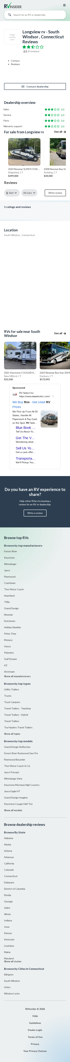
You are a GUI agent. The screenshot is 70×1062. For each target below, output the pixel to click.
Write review (55, 192)
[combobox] (35, 15)
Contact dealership (37, 86)
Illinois (7, 914)
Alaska (7, 844)
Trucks (7, 695)
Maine (7, 952)
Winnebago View (13, 778)
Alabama (8, 838)
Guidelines (35, 1022)
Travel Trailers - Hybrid (16, 714)
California (9, 863)
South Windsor (12, 980)
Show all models (13, 810)
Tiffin (7, 601)
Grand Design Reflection (17, 746)
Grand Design (11, 608)
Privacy (35, 1043)
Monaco (8, 639)
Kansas (8, 933)
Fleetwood (9, 576)
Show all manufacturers (17, 676)
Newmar (8, 614)
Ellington (8, 974)
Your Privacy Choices (35, 1051)
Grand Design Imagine (16, 797)
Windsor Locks (12, 993)
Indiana (8, 920)
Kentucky (9, 939)
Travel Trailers (11, 721)
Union (7, 987)
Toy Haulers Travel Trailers (18, 727)
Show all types (12, 733)
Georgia (8, 901)
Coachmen (9, 582)
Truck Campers (12, 702)
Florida (7, 895)
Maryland (9, 958)
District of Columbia (14, 888)
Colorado (9, 869)
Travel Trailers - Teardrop (17, 708)
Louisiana (9, 945)
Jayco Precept (11, 772)
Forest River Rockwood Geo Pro (21, 753)
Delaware (9, 882)
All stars (27, 192)
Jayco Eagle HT (12, 791)
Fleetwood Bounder (14, 759)
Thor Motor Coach (14, 589)
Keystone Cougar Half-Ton (18, 803)
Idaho (7, 907)
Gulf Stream (10, 658)
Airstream (9, 671)
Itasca (7, 646)
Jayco (7, 570)
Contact (15, 60)
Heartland (9, 595)
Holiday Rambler (12, 627)
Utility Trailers (11, 689)
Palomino (9, 652)
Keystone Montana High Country (21, 784)
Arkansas (9, 857)
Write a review (35, 512)
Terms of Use (35, 1036)
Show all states (12, 961)
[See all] (60, 129)
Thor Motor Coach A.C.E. (17, 765)
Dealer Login (35, 1029)
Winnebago (10, 563)
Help (35, 1015)
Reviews (15, 64)
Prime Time (10, 633)
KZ (5, 665)
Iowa (6, 926)
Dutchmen (9, 620)
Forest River (10, 551)
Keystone (9, 557)
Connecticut (11, 876)
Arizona (8, 850)
